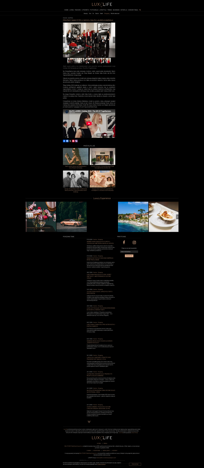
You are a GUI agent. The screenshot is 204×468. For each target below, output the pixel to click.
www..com (110, 457)
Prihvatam (135, 464)
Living (71, 10)
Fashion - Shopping (98, 239)
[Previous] (64, 40)
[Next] (114, 40)
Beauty (86, 13)
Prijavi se (129, 256)
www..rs (100, 457)
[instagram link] (134, 242)
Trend (109, 10)
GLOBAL (99, 443)
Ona (90, 13)
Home (66, 10)
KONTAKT (114, 450)
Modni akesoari (115, 13)
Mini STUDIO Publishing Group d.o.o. (74, 446)
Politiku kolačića (101, 464)
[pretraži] (140, 10)
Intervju (123, 10)
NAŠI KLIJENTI (106, 450)
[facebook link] (124, 242)
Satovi (97, 13)
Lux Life (65, 429)
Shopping (106, 13)
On (93, 13)
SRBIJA (105, 443)
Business (116, 10)
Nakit (101, 13)
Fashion (78, 10)
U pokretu (85, 10)
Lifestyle (102, 10)
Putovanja (94, 10)
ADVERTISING (96, 450)
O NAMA (89, 450)
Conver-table (133, 10)
